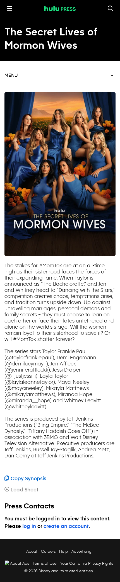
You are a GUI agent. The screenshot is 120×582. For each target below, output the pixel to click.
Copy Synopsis (28, 479)
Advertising (81, 551)
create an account (66, 526)
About (31, 551)
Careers (48, 551)
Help (63, 551)
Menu (11, 75)
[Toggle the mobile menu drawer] (9, 8)
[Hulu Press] (60, 8)
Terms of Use (45, 563)
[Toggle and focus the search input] (110, 8)
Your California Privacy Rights (86, 563)
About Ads (19, 563)
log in (29, 526)
